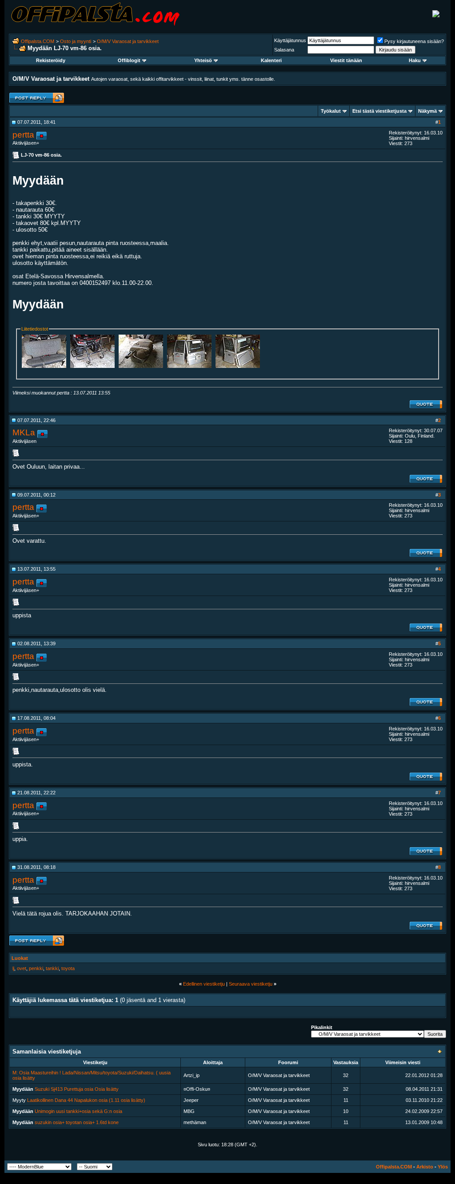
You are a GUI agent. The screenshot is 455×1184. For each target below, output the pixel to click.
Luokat (20, 958)
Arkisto (424, 1166)
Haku (415, 60)
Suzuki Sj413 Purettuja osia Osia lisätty (77, 1089)
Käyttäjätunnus (290, 40)
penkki (36, 968)
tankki (52, 968)
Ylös (443, 1166)
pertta (23, 134)
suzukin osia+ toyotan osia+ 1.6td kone (77, 1122)
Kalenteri (271, 60)
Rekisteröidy (50, 60)
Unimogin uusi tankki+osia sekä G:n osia (78, 1111)
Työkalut (331, 111)
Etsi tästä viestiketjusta (379, 111)
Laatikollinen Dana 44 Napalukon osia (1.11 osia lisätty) (86, 1100)
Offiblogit (129, 60)
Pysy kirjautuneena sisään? (414, 41)
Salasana (284, 49)
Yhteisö (203, 60)
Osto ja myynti (75, 41)
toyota (68, 968)
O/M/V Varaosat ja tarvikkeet (128, 41)
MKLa (23, 432)
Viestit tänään (346, 60)
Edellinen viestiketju (204, 984)
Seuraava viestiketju (250, 984)
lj (13, 968)
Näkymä (427, 111)
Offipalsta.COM (37, 41)
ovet (21, 968)
